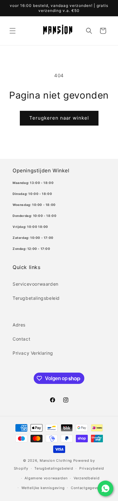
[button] (13, 31)
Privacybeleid (91, 468)
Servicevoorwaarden (36, 284)
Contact (21, 339)
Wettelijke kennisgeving (43, 488)
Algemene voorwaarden (46, 478)
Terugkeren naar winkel (59, 118)
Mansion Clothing (56, 460)
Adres (19, 324)
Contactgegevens (87, 488)
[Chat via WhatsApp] (105, 488)
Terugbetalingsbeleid (36, 298)
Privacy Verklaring (33, 353)
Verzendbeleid (86, 478)
